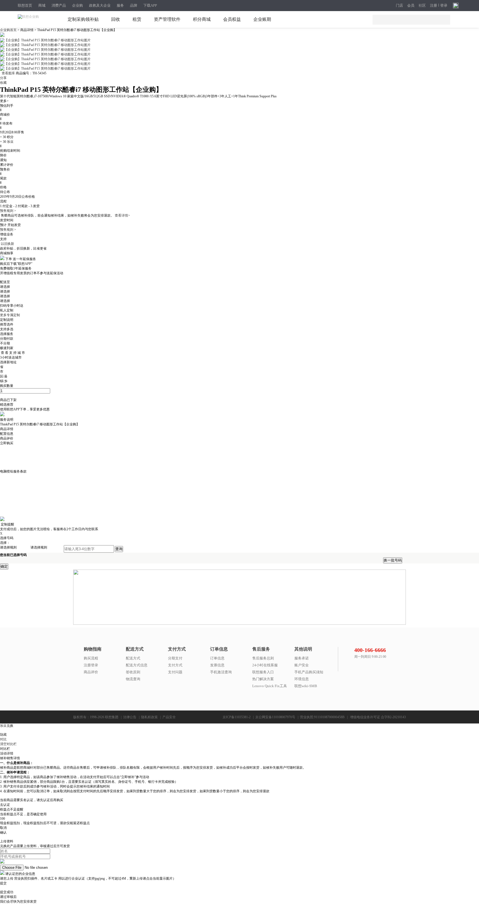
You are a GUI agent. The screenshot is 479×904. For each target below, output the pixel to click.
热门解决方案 (263, 679)
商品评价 (91, 672)
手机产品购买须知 (308, 672)
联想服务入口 (263, 672)
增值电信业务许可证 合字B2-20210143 (378, 717)
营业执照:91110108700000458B (322, 717)
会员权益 (232, 19)
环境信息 (301, 679)
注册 (433, 5)
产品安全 (169, 717)
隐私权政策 (149, 717)
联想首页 (25, 5)
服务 (120, 5)
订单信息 (217, 658)
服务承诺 (301, 658)
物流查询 (133, 679)
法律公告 (129, 717)
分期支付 (175, 658)
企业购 (77, 5)
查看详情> (122, 215)
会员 (410, 5)
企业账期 (262, 19)
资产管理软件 (167, 19)
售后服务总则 (263, 658)
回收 (115, 19)
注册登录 (91, 665)
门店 (399, 5)
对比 (3, 739)
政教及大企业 (100, 5)
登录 (443, 5)
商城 (41, 5)
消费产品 (59, 5)
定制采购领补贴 (83, 19)
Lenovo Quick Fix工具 (269, 686)
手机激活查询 (221, 672)
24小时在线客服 (265, 665)
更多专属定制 (10, 315)
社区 (422, 5)
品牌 (133, 5)
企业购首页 (8, 30)
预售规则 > (8, 211)
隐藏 (3, 735)
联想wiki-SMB (305, 686)
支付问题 (175, 672)
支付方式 (175, 665)
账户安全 (301, 665)
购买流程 (91, 658)
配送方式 (133, 658)
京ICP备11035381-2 (237, 717)
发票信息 (217, 665)
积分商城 (202, 19)
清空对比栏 (8, 744)
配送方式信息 (136, 665)
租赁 (137, 19)
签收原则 (133, 672)
